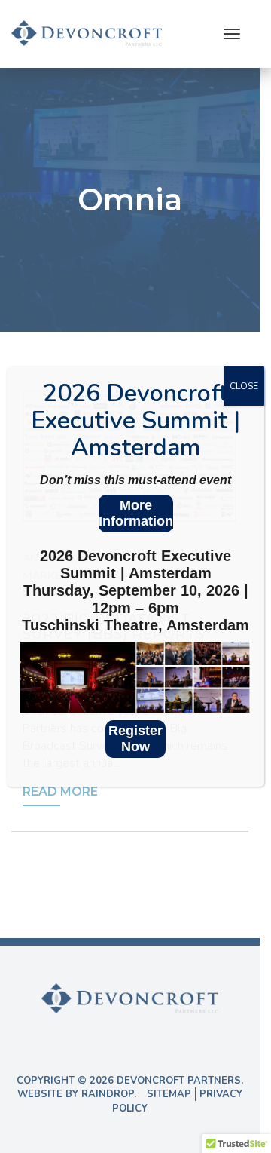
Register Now (135, 738)
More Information (136, 513)
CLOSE (244, 386)
